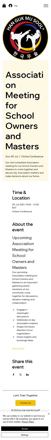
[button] (4, 5)
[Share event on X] (20, 374)
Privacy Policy (28, 421)
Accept (25, 428)
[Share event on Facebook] (13, 374)
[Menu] (46, 6)
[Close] (47, 415)
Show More (18, 348)
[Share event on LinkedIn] (27, 374)
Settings (24, 434)
